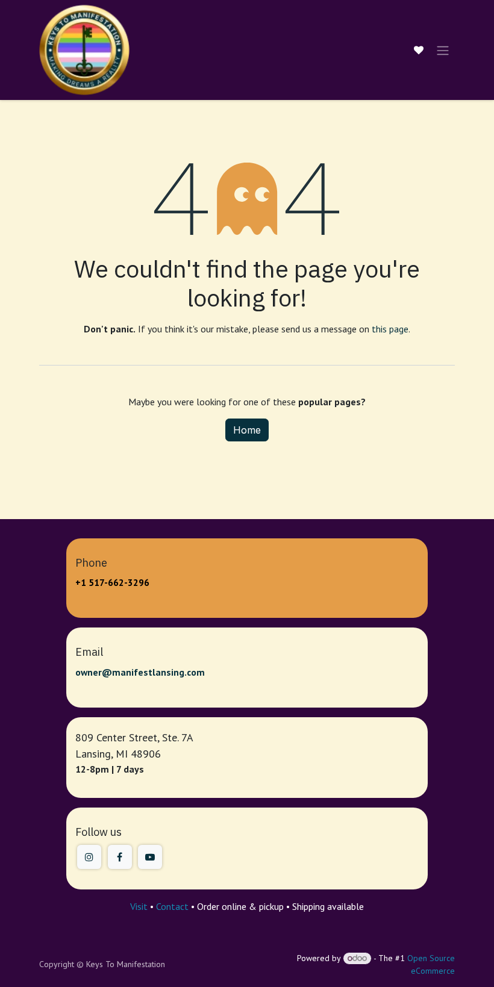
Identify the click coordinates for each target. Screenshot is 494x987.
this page (390, 329)
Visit (139, 906)
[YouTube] (150, 857)
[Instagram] (89, 857)
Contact (172, 906)
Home (247, 430)
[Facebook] (120, 857)
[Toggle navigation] (443, 50)
